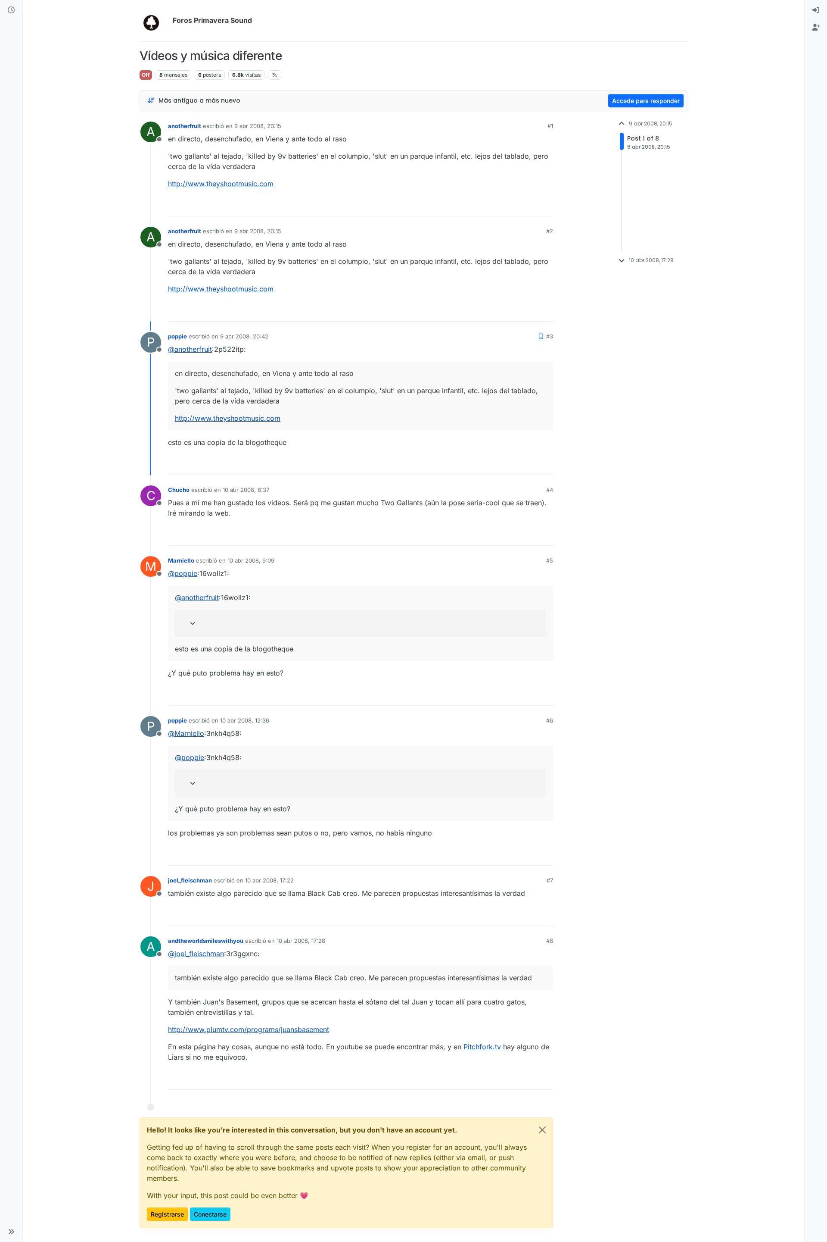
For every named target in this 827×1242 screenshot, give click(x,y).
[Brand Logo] (154, 20)
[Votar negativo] (528, 206)
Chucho (179, 489)
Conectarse (210, 1214)
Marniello (181, 560)
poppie (177, 336)
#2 (549, 231)
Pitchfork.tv (482, 1046)
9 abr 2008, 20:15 (257, 125)
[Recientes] (11, 10)
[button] (11, 1232)
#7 (550, 880)
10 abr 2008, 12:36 (244, 720)
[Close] (542, 1130)
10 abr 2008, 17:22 (269, 880)
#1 (550, 125)
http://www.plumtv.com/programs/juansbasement (248, 1029)
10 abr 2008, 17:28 (301, 940)
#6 (549, 720)
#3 (549, 336)
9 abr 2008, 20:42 (244, 336)
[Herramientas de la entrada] (545, 206)
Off (146, 75)
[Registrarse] (816, 27)
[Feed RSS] (274, 75)
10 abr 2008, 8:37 (246, 489)
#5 (549, 560)
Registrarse (167, 1214)
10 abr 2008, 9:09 (250, 560)
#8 (549, 940)
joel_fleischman (190, 880)
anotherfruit (184, 125)
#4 (549, 489)
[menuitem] (816, 10)
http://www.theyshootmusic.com (221, 183)
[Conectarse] (816, 10)
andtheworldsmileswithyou (205, 940)
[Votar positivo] (498, 206)
